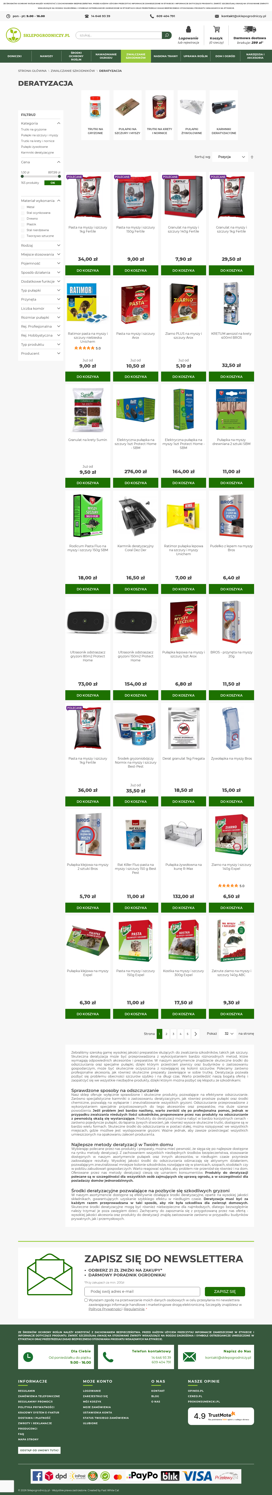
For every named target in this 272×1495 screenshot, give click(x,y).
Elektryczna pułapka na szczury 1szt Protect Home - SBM (136, 444)
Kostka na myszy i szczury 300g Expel (183, 973)
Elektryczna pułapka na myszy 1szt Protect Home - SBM (183, 444)
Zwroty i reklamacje (35, 1423)
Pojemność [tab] (30, 263)
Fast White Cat (110, 1490)
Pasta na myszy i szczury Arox (135, 336)
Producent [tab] (30, 353)
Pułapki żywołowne (34, 147)
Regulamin (26, 1390)
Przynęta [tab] (28, 299)
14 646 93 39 (100, 16)
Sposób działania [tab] (35, 272)
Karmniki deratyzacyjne (37, 152)
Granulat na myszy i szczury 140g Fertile (183, 229)
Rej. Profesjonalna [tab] (36, 326)
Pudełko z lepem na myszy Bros (231, 548)
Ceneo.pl (195, 1396)
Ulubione (90, 1423)
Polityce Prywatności (105, 1309)
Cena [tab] (25, 162)
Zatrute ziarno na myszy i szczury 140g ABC (231, 973)
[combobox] (124, 35)
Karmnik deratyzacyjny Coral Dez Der (135, 548)
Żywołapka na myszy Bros (231, 758)
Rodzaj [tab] (27, 245)
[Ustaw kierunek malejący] (252, 157)
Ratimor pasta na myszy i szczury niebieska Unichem (88, 338)
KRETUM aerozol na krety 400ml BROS (231, 336)
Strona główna (32, 71)
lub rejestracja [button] (188, 40)
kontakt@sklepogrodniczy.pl (228, 1358)
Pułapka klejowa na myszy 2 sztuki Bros (88, 867)
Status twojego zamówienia (106, 1417)
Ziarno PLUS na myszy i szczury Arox (183, 336)
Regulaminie (134, 1309)
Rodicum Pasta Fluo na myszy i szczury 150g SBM (88, 548)
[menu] (136, 56)
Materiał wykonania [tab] (38, 201)
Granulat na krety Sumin (87, 440)
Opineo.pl (196, 1390)
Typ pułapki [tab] (31, 290)
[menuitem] (17, 56)
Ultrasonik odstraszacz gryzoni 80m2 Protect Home (87, 656)
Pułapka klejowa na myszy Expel (88, 973)
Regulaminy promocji (35, 1401)
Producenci (27, 1428)
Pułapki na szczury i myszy (39, 135)
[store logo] (38, 35)
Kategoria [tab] (29, 123)
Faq (21, 1434)
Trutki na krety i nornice (37, 141)
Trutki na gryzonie (33, 129)
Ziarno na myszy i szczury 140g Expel (231, 867)
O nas (155, 1401)
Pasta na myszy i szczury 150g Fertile (135, 229)
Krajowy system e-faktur (38, 1412)
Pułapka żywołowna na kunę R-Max (183, 867)
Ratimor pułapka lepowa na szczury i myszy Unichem (183, 550)
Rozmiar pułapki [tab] (35, 317)
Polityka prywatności (36, 1407)
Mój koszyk (92, 1401)
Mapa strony (28, 1439)
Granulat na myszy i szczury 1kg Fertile (231, 229)
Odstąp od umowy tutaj (39, 1450)
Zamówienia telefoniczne (39, 1396)
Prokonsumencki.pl (204, 1401)
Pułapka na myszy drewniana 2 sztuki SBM (231, 442)
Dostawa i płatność (34, 1417)
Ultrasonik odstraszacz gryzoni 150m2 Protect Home (136, 656)
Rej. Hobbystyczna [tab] (37, 335)
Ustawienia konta (97, 1412)
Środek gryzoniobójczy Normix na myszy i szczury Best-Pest (136, 762)
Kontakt (158, 1390)
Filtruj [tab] (28, 115)
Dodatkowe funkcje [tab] (38, 281)
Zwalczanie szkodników (73, 71)
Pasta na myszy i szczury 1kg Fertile (87, 229)
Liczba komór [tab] (32, 308)
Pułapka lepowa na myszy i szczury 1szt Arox (183, 654)
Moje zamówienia (97, 1407)
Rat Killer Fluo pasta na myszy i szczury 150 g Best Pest (135, 869)
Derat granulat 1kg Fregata (183, 758)
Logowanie (92, 1390)
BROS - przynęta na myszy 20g (231, 654)
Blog (155, 1396)
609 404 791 (166, 16)
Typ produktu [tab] (32, 344)
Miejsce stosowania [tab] (37, 254)
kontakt (243, 16)
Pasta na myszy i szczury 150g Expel (135, 973)
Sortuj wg (202, 157)
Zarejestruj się (95, 1396)
